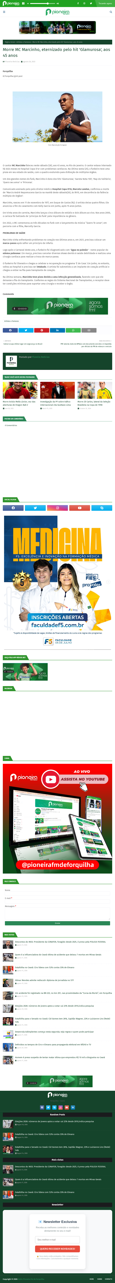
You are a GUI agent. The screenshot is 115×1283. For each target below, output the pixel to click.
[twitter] (35, 508)
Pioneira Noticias (12, 62)
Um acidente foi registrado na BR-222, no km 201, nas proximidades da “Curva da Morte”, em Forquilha (63, 993)
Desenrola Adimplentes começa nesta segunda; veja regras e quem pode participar (54, 1032)
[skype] (101, 508)
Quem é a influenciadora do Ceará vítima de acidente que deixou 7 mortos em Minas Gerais (58, 954)
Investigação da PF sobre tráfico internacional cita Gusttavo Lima (55, 403)
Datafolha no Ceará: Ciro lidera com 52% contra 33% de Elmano (44, 967)
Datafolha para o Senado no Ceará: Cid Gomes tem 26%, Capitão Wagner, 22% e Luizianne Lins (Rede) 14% (62, 1020)
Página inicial (10, 42)
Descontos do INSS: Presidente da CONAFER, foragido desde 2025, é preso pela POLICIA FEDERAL (60, 942)
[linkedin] (73, 1107)
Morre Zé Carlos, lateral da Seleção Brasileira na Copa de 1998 (94, 403)
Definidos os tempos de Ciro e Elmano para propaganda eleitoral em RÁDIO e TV (53, 1044)
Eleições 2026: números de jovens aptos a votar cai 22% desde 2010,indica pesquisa (54, 1006)
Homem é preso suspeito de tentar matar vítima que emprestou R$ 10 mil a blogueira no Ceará (60, 1057)
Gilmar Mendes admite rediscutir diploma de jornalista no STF (44, 980)
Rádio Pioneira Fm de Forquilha (31, 1279)
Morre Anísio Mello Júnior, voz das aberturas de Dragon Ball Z (19, 403)
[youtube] (79, 508)
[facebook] (13, 508)
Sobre (99, 1279)
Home (92, 1279)
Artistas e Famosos (24, 42)
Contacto (108, 1279)
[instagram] (57, 508)
